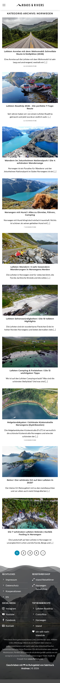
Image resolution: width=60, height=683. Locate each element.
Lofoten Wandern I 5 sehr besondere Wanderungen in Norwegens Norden (30, 268)
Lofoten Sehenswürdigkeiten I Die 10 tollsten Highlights (30, 320)
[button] (4, 5)
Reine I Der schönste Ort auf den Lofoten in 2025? (30, 481)
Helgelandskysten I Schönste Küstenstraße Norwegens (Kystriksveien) (30, 423)
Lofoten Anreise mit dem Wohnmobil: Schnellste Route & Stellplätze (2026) (30, 52)
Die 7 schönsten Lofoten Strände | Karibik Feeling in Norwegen (30, 533)
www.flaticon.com (35, 659)
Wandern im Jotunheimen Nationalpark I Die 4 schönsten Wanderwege (30, 161)
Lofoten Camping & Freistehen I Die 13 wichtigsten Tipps (30, 371)
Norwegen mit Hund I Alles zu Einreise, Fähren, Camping (30, 213)
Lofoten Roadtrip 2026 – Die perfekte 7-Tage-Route (30, 107)
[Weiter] (42, 552)
